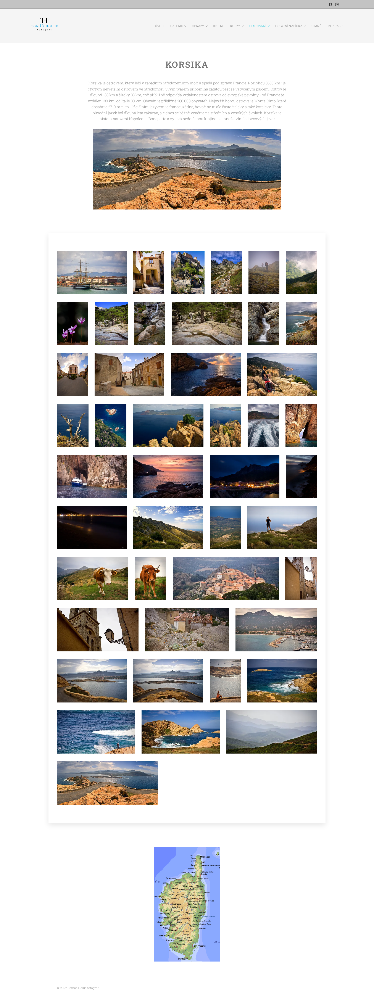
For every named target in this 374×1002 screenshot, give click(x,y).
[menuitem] (160, 26)
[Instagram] (337, 4)
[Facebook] (330, 4)
